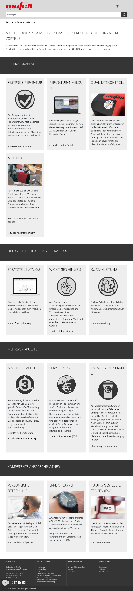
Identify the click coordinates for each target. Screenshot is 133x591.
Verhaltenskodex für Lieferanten (49, 575)
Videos (102, 569)
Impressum (41, 567)
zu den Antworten (102, 542)
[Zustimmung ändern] (5, 583)
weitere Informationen (20, 146)
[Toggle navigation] (123, 6)
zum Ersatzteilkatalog (20, 323)
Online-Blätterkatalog (76, 567)
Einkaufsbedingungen (45, 573)
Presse (70, 569)
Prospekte (103, 567)
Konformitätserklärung (46, 582)
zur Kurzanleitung (101, 323)
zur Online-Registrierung (21, 432)
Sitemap (71, 571)
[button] (117, 5)
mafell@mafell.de (12, 577)
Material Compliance (45, 577)
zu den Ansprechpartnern (22, 232)
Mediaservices (104, 571)
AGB (38, 571)
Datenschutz (42, 569)
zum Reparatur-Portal (62, 145)
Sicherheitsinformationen (47, 579)
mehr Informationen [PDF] (22, 438)
